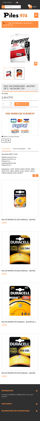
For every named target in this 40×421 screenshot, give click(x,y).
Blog (22, 2)
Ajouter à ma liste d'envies (11, 136)
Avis (29, 149)
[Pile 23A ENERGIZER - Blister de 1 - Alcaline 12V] (9, 74)
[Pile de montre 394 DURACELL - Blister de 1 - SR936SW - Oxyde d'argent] (20, 300)
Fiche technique (19, 149)
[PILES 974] (15, 15)
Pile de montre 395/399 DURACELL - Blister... (19, 373)
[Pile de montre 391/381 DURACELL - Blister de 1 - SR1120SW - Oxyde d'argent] (20, 198)
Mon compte (7, 404)
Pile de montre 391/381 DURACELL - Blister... (19, 219)
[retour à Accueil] (3, 23)
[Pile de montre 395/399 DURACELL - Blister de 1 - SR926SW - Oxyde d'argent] (20, 352)
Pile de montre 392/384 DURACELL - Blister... (19, 271)
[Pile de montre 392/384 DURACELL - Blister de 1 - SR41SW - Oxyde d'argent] (20, 249)
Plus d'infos (6, 149)
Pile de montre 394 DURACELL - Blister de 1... (19, 322)
